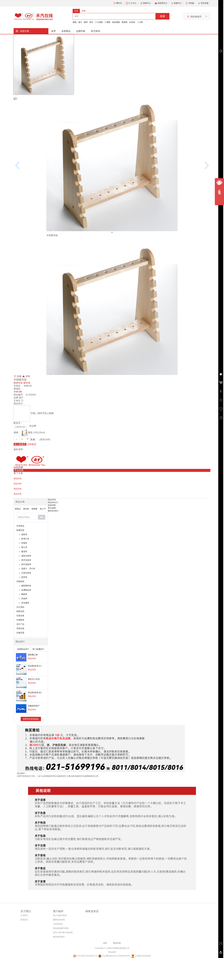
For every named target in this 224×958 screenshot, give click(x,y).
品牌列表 (80, 31)
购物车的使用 (59, 920)
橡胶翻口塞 (33, 655)
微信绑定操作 (59, 937)
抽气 (91, 22)
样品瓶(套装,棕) (34, 692)
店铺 (83, 11)
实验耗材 (20, 581)
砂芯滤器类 (26, 564)
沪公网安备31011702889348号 (115, 956)
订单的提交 (58, 924)
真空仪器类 (26, 560)
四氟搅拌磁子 (34, 706)
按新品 (18, 509)
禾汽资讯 (95, 31)
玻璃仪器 (20, 530)
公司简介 (24, 915)
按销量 (34, 509)
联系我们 (24, 920)
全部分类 (24, 31)
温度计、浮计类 (28, 568)
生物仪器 (20, 633)
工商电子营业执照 (142, 956)
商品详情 (32, 658)
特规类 (24, 543)
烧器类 (24, 534)
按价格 (26, 509)
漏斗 (80, 22)
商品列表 (117, 943)
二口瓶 (140, 22)
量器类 (24, 551)
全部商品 (66, 31)
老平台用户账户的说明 (63, 932)
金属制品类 (26, 590)
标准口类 (25, 539)
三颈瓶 (107, 22)
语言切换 (205, 3)
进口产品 (20, 624)
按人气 (43, 509)
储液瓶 (124, 22)
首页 (53, 31)
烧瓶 (75, 22)
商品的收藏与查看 (61, 928)
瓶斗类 (24, 547)
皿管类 (24, 577)
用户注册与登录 (60, 915)
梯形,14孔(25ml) (36, 432)
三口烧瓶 (99, 22)
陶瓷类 (24, 594)
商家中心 (147, 3)
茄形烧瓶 (116, 22)
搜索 (162, 16)
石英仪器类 (26, 573)
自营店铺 (18, 467)
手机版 (191, 3)
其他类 (24, 598)
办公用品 (20, 607)
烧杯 (86, 22)
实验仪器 (20, 628)
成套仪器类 (26, 556)
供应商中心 (162, 3)
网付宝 (119, 3)
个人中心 (132, 3)
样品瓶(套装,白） (35, 666)
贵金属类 (25, 603)
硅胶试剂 (20, 611)
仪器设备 (20, 615)
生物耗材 (20, 620)
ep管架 (132, 22)
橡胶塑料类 (26, 586)
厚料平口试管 (34, 679)
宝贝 (76, 11)
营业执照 (112, 952)
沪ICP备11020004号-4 (86, 956)
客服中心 (178, 3)
